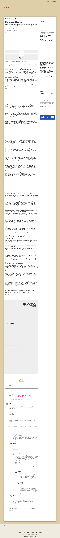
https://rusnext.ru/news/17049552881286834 (16, 396)
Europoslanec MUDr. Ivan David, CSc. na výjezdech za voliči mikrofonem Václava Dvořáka (47, 63)
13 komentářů (15, 30)
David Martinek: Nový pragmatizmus (47, 32)
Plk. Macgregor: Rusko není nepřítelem (45, 28)
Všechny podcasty (51, 87)
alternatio (7, 294)
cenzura (48, 109)
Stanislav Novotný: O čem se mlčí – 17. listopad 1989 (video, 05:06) (47, 40)
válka (27, 61)
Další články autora (21, 58)
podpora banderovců (43, 109)
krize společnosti (42, 110)
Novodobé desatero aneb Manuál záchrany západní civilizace (46, 24)
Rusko (20, 61)
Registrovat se (53, 1)
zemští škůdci (49, 106)
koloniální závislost (43, 106)
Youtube (31, 536)
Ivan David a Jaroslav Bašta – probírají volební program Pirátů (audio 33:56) (46, 80)
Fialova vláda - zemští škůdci (44, 103)
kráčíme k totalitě (42, 107)
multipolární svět (12, 61)
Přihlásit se (48, 1)
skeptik (23, 454)
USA (25, 61)
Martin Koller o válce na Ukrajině (46, 67)
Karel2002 (20, 435)
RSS (35, 536)
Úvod (6, 18)
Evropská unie (7, 61)
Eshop (14, 18)
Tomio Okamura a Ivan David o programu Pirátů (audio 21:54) (46, 76)
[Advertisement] (35, 9)
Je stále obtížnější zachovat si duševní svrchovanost (46, 36)
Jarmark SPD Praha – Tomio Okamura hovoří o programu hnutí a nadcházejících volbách (47, 71)
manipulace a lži (42, 100)
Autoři (10, 18)
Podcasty (26, 536)
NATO (17, 61)
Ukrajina (23, 61)
